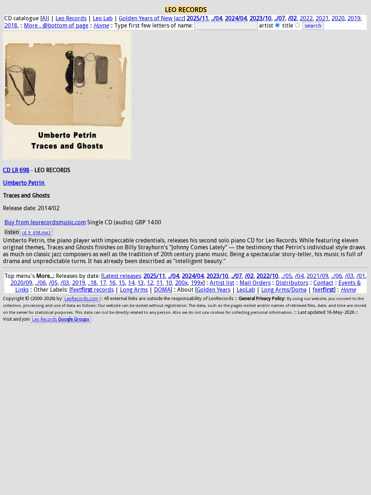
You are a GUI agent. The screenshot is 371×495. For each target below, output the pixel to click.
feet (323, 289)
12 (150, 282)
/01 (361, 276)
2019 (353, 18)
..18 (92, 282)
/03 (349, 276)
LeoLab (246, 289)
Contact (323, 282)
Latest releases (122, 276)
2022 (306, 18)
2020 (338, 18)
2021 (322, 18)
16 (112, 282)
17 (103, 282)
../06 (336, 276)
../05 (286, 276)
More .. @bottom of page (56, 25)
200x (181, 282)
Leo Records (71, 18)
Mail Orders (255, 282)
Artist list (222, 282)
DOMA (162, 289)
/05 (53, 282)
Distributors (292, 282)
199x (197, 282)
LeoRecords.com (81, 298)
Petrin (37, 182)
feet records (92, 289)
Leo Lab (103, 18)
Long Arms (134, 289)
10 (169, 282)
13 (140, 282)
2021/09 (317, 276)
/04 (299, 276)
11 (159, 282)
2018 (10, 25)
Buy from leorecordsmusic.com (45, 222)
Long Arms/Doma (284, 289)
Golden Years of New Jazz (151, 18)
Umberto (15, 182)
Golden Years (213, 289)
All (45, 18)
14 (131, 282)
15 (121, 282)
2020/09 (21, 282)
